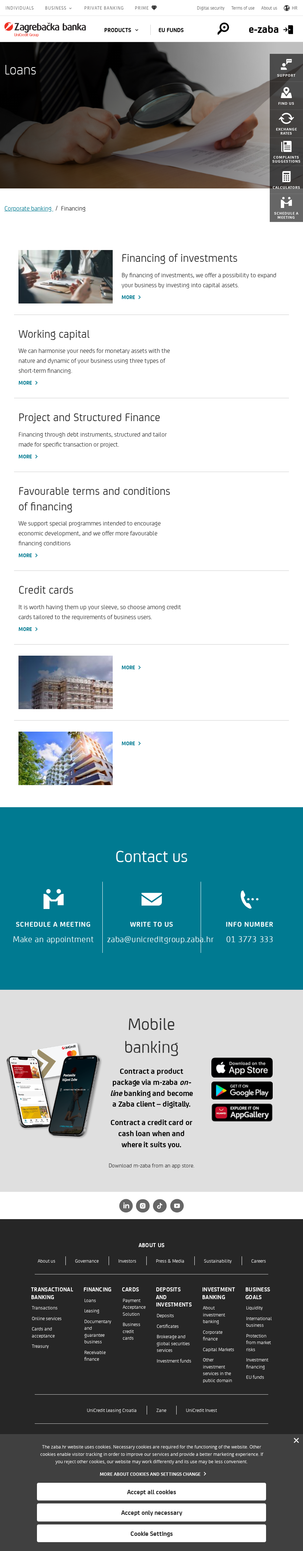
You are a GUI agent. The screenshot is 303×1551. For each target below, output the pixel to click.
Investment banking (218, 1293)
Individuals (20, 7)
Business (56, 7)
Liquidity (254, 1307)
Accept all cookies (151, 1491)
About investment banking (214, 1314)
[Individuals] (45, 29)
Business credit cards (131, 1331)
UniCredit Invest (201, 1409)
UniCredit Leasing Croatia (112, 1409)
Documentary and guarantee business (97, 1331)
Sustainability (218, 1260)
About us (269, 7)
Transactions (45, 1307)
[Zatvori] (296, 1441)
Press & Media (170, 1260)
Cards (130, 1289)
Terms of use (243, 7)
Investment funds (174, 1360)
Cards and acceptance (43, 1332)
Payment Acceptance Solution (134, 1307)
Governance (87, 1260)
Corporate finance (212, 1335)
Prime (142, 7)
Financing (98, 1289)
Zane (161, 1409)
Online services (47, 1318)
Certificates (168, 1325)
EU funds (171, 30)
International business (259, 1321)
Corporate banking (28, 208)
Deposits (165, 1315)
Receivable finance (95, 1355)
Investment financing (257, 1363)
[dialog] (151, 1492)
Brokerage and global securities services (173, 1343)
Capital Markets (218, 1349)
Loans (90, 1300)
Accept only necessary (151, 1512)
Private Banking (104, 7)
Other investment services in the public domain (217, 1369)
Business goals (257, 1293)
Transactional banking (52, 1293)
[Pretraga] (223, 29)
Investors (127, 1260)
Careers (258, 1260)
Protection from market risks (258, 1342)
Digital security (211, 7)
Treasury (40, 1345)
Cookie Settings (151, 1533)
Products (118, 30)
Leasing (91, 1310)
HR (294, 7)
